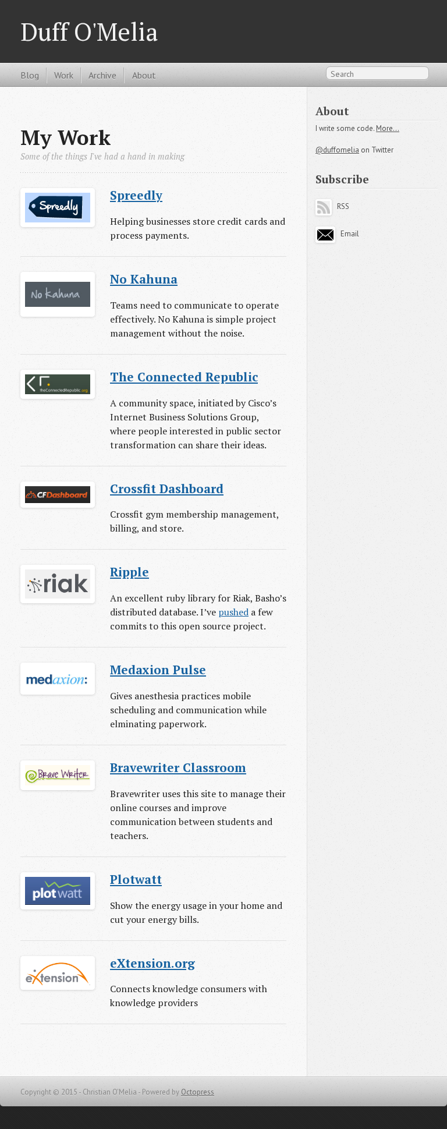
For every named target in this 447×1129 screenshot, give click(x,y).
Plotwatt (136, 879)
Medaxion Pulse (158, 669)
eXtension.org (152, 963)
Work (63, 75)
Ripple (129, 572)
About (144, 75)
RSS (340, 206)
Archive (102, 75)
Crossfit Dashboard (167, 488)
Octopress (197, 1092)
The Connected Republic (184, 377)
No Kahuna (144, 279)
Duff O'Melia (89, 31)
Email (348, 234)
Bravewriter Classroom (178, 767)
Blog (29, 75)
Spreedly (136, 195)
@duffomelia (337, 150)
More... (387, 128)
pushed (233, 612)
